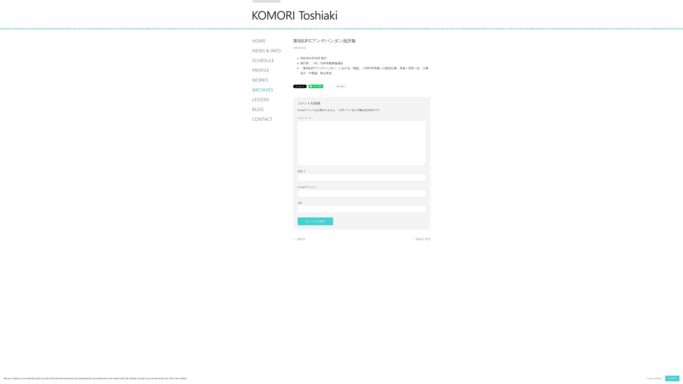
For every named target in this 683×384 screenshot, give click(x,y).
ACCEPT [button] (672, 378)
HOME (267, 41)
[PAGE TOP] (421, 239)
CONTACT (267, 119)
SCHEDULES (267, 60)
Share (342, 86)
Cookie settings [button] (654, 378)
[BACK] (299, 239)
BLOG (267, 109)
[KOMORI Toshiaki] (295, 17)
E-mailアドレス (307, 187)
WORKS (267, 80)
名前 (302, 171)
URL (300, 203)
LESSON (267, 100)
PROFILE (267, 70)
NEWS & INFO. (267, 51)
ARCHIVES (267, 90)
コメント (305, 118)
